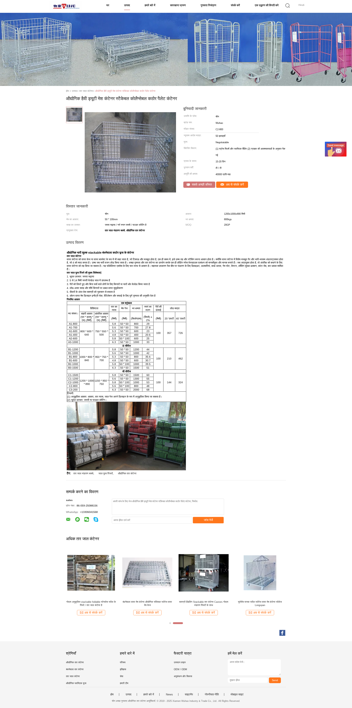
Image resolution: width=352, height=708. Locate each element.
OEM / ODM (180, 669)
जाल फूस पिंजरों (105, 473)
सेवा (121, 676)
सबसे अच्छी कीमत (201, 184)
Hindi (301, 4)
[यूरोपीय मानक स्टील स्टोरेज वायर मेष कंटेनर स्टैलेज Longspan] (260, 573)
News (169, 694)
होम (112, 694)
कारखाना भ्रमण (178, 5)
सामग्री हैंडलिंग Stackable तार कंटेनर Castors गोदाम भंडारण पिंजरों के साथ (203, 603)
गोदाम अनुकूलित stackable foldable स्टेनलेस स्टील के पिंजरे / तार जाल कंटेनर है (91, 603)
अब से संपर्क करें (234, 184)
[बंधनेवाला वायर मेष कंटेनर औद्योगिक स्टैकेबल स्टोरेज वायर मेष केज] (147, 573)
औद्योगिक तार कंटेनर (127, 473)
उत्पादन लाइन (180, 662)
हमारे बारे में (150, 5)
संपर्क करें (235, 5)
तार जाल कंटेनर (73, 676)
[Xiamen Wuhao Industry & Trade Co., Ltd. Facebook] (282, 633)
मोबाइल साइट (237, 694)
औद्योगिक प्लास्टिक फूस (76, 683)
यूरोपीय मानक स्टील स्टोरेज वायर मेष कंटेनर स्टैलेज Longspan (260, 603)
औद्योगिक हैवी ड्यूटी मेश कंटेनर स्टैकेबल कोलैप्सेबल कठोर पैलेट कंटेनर (125, 91)
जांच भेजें (208, 519)
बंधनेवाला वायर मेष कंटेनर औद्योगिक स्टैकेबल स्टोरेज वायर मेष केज (147, 603)
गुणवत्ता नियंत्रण (208, 5)
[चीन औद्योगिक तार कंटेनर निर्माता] (65, 6)
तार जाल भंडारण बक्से (83, 473)
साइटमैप (189, 694)
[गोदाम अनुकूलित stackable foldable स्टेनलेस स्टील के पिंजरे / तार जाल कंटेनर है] (91, 573)
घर (107, 5)
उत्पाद (127, 5)
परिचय (122, 662)
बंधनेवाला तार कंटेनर (75, 669)
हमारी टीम (124, 683)
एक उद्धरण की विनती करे (267, 5)
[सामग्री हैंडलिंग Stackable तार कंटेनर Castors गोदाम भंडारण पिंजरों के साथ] (204, 573)
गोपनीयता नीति (212, 694)
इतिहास (123, 669)
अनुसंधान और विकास (183, 676)
